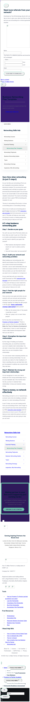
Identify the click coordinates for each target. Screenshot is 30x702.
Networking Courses (9, 136)
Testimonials (7, 651)
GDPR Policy (16, 651)
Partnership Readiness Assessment (14, 685)
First (24, 62)
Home (5, 667)
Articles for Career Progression (16, 673)
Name (5, 50)
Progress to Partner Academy (10, 322)
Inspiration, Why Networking (11, 168)
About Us (6, 648)
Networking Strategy (9, 164)
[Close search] (4, 690)
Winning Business (8, 140)
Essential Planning (9, 144)
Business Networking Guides (11, 156)
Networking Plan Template (14, 148)
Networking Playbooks (10, 152)
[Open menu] (3, 84)
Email (5, 68)
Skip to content (5, 79)
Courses (14, 648)
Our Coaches (21, 648)
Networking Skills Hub (12, 432)
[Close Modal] (6, 5)
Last (24, 65)
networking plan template (14, 410)
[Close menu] (1, 663)
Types (5, 160)
